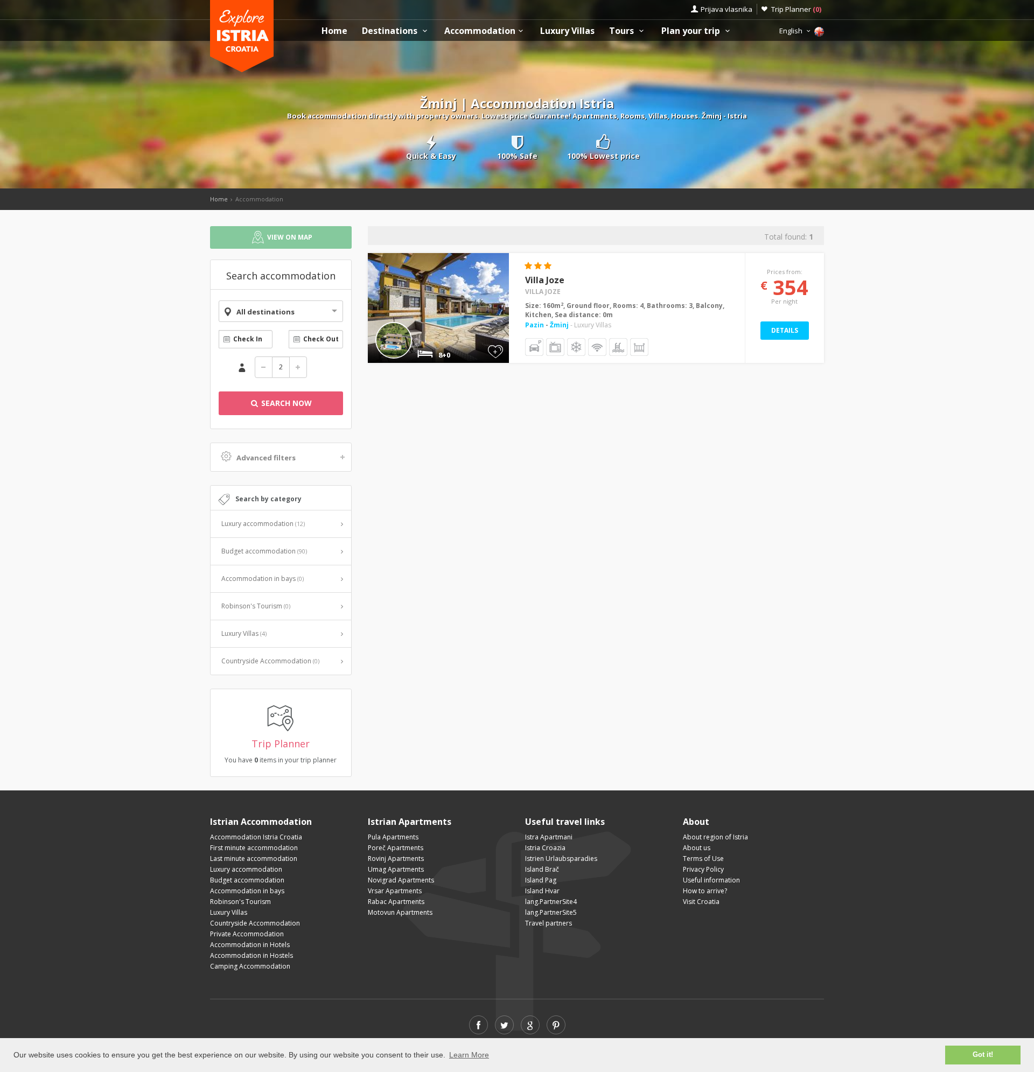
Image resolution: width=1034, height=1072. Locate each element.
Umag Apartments (396, 869)
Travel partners (548, 923)
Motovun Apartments (400, 912)
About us (696, 847)
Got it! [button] (983, 1055)
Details (784, 330)
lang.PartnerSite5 (551, 912)
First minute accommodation (254, 847)
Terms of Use (703, 858)
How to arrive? (705, 890)
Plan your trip (691, 31)
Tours (622, 31)
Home (334, 31)
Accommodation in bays (262, 578)
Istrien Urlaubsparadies (561, 858)
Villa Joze (544, 280)
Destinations (391, 31)
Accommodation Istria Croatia (256, 837)
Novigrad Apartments (401, 880)
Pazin (535, 325)
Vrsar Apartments (395, 890)
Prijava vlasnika (726, 9)
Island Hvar (542, 890)
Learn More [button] (469, 1054)
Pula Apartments (393, 837)
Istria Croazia (545, 847)
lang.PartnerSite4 (551, 901)
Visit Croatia (701, 901)
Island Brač (542, 869)
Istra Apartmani (548, 837)
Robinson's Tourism (255, 606)
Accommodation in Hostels (251, 955)
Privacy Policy (703, 869)
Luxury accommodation (263, 523)
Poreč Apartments (395, 847)
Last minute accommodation (253, 858)
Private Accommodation (247, 933)
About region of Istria (715, 837)
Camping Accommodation (250, 966)
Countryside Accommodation (270, 660)
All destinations (265, 312)
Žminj (559, 325)
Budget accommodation (264, 551)
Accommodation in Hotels (250, 944)
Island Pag (540, 880)
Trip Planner (796, 9)
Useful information (711, 880)
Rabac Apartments (396, 901)
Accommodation (479, 31)
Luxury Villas (567, 31)
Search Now (285, 403)
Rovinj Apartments (396, 858)
